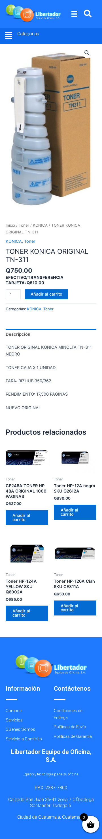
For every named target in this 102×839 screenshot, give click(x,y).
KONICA (40, 225)
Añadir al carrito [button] (21, 517)
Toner (24, 225)
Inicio (10, 225)
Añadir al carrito (46, 294)
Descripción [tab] (18, 334)
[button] (74, 14)
